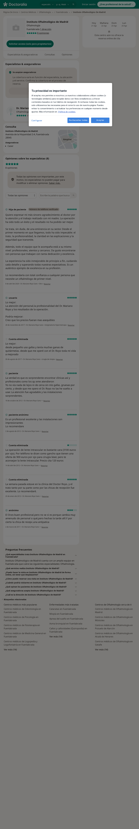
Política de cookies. (67, 112)
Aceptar (100, 120)
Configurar (36, 120)
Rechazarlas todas (78, 120)
